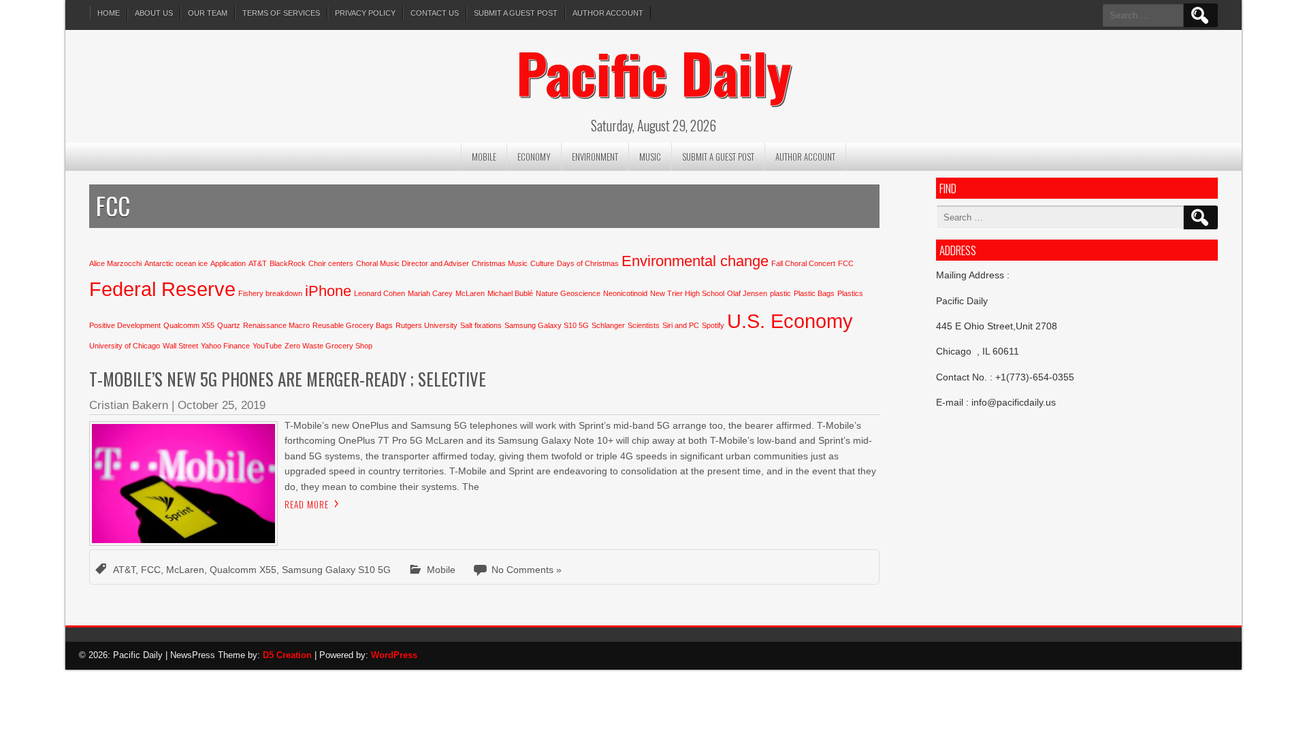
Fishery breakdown (270, 293)
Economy (534, 156)
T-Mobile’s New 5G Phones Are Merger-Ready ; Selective (287, 378)
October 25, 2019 (221, 405)
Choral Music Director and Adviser (412, 263)
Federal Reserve (162, 289)
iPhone (328, 290)
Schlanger (608, 325)
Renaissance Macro (276, 325)
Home (108, 13)
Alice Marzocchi (115, 263)
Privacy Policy (365, 13)
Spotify (713, 325)
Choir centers (330, 263)
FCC (846, 263)
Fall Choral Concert (803, 263)
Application (228, 263)
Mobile (484, 156)
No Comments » (526, 569)
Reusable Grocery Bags (352, 325)
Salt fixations (481, 325)
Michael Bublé (510, 293)
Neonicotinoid (625, 293)
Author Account (607, 13)
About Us (154, 13)
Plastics (850, 293)
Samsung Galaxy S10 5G (546, 325)
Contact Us (434, 13)
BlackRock (288, 263)
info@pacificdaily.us (1013, 402)
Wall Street (180, 346)
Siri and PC (680, 325)
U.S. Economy (790, 321)
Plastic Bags (814, 293)
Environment (595, 156)
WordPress (394, 655)
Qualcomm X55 (188, 325)
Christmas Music (500, 263)
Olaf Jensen (747, 293)
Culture (542, 263)
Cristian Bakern (128, 405)
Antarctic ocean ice (176, 263)
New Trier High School (687, 293)
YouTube (267, 346)
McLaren (470, 293)
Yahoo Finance (225, 346)
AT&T (257, 263)
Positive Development (125, 325)
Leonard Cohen (379, 293)
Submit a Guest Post (516, 13)
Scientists (644, 325)
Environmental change (695, 261)
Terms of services (281, 13)
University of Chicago (124, 346)
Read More (307, 504)
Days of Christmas (588, 263)
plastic (780, 293)
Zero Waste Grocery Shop (328, 346)
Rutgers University (426, 325)
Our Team (207, 13)
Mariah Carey (430, 293)
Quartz (228, 325)
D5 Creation (287, 655)
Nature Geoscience (568, 293)
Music (650, 156)
